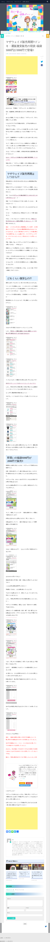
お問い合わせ (26, 1)
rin (7, 53)
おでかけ (8, 36)
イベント (13, 36)
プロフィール (10, 1)
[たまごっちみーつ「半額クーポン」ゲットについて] (25, 867)
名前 (8, 907)
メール (27, 907)
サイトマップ (18, 1)
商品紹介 (18, 36)
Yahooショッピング (24, 785)
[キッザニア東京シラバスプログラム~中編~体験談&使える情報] (37, 867)
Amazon (22, 783)
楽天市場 (29, 783)
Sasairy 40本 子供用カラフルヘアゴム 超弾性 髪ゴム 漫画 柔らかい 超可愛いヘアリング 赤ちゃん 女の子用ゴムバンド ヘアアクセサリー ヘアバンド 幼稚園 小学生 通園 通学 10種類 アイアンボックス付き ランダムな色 (28, 771)
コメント (11, 889)
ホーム (3, 1)
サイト (8, 912)
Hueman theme (18, 930)
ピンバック (20, 889)
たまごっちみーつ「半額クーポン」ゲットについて (24, 873)
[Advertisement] (22, 65)
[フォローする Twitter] (46, 926)
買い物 (22, 36)
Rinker (24, 778)
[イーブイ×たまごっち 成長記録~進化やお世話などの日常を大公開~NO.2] (12, 867)
